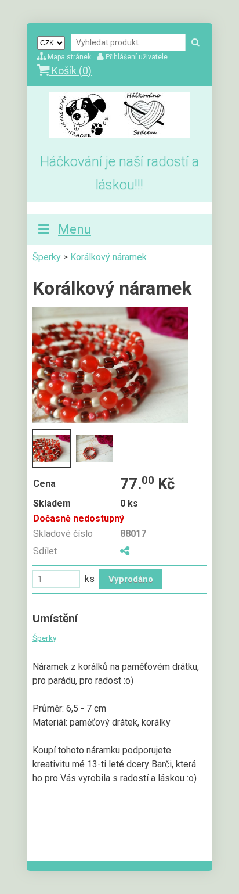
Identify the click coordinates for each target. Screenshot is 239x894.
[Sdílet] (124, 551)
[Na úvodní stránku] (119, 135)
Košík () (70, 70)
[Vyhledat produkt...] (195, 43)
